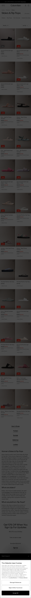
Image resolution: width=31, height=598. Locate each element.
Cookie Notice (13, 577)
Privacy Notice (23, 577)
